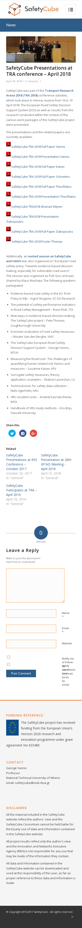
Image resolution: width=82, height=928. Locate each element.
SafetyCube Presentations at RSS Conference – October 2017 (21, 462)
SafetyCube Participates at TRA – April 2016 (21, 490)
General (33, 81)
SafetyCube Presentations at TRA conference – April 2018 (39, 71)
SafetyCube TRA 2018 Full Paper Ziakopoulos (42, 231)
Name (65, 615)
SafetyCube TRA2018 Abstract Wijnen (36, 207)
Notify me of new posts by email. (66, 675)
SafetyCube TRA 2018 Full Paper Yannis (38, 147)
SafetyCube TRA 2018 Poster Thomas (36, 241)
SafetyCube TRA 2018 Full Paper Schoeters (40, 177)
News (11, 24)
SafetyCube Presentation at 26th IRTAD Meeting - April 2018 (56, 462)
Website (67, 643)
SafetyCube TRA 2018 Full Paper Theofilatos (41, 187)
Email (65, 630)
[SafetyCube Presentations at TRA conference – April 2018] (41, 49)
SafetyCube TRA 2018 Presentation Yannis (40, 157)
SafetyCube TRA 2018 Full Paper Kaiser (38, 167)
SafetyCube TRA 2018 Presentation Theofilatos (43, 197)
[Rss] (72, 916)
